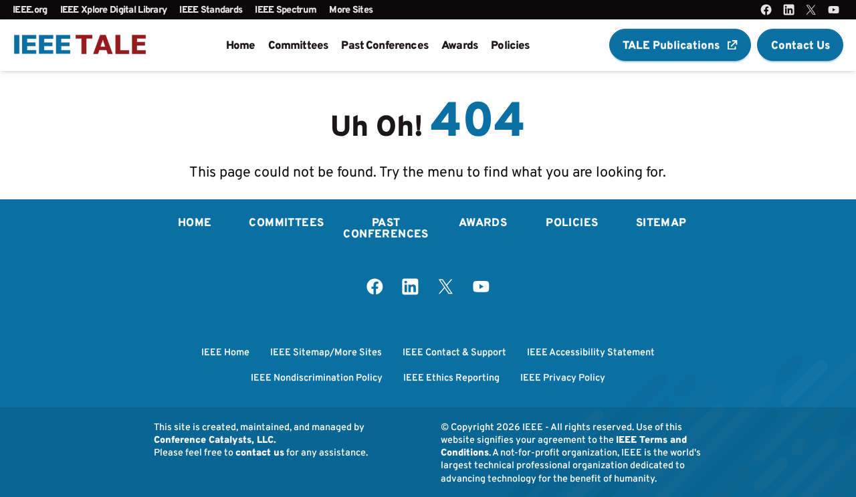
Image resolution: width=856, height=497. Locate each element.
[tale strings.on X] (811, 9)
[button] (680, 45)
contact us (259, 452)
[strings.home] (79, 45)
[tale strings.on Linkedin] (788, 9)
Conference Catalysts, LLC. (215, 439)
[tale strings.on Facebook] (766, 9)
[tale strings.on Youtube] (833, 9)
